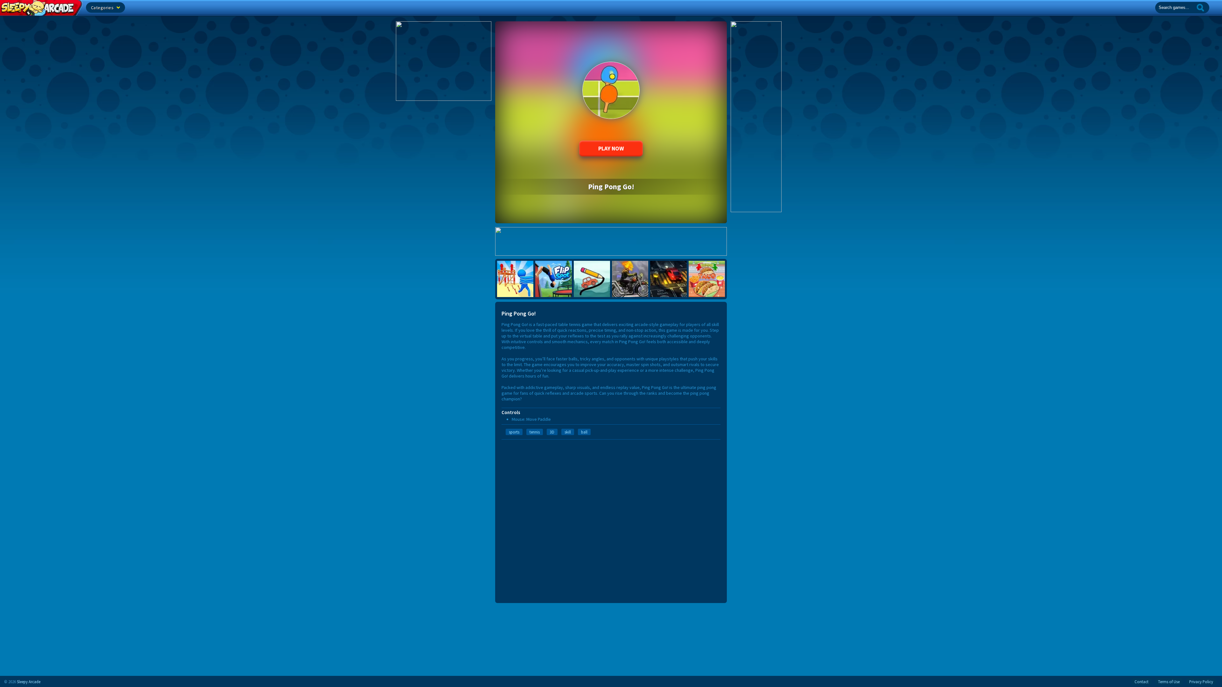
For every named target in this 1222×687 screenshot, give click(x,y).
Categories (103, 7)
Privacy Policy (1201, 681)
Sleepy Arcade (28, 681)
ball (584, 431)
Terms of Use (1169, 681)
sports (514, 431)
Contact (1141, 681)
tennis (535, 431)
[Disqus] (611, 519)
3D (552, 431)
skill (568, 431)
